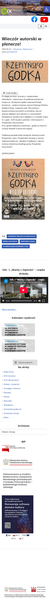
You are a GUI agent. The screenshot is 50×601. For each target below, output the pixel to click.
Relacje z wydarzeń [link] (11, 384)
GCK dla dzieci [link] (10, 376)
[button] (25, 12)
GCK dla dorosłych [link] (11, 380)
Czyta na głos (11, 93)
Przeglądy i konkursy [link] (12, 388)
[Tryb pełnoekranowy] (43, 301)
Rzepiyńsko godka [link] (28, 241)
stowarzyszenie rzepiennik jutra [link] (16, 246)
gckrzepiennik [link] (12, 52)
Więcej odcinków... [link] (9, 309)
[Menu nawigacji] (41, 26)
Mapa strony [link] (9, 372)
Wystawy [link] (7, 393)
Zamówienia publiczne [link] (12, 409)
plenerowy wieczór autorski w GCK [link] (21, 236)
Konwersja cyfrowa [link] (11, 413)
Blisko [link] (6, 417)
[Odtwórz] (3, 301)
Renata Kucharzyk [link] (10, 241)
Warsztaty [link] (8, 401)
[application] (25, 290)
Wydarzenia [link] (27, 49)
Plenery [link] (7, 397)
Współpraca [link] (8, 405)
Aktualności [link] (17, 49)
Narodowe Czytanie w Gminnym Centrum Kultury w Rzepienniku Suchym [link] (15, 347)
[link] (47, 9)
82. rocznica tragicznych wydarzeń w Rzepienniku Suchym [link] (15, 331)
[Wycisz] (39, 301)
